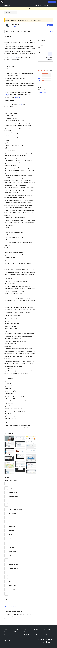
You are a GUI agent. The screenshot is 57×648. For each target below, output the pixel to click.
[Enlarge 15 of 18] (34, 448)
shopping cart (50, 59)
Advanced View (41, 62)
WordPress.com (47, 629)
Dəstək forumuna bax (42, 92)
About (5, 629)
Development (27, 31)
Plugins (15, 632)
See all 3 (51, 50)
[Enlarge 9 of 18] (23, 449)
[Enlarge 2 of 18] (12, 443)
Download (50, 25)
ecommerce (50, 52)
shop (51, 57)
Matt (45, 631)
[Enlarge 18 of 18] (34, 471)
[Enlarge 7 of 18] (23, 436)
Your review (40, 82)
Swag (35, 634)
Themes (15, 631)
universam (14, 26)
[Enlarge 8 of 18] (23, 442)
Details (7, 31)
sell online (48, 57)
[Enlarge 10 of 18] (23, 454)
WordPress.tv (27, 634)
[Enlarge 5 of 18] (12, 463)
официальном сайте (21, 108)
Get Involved (36, 629)
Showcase (16, 629)
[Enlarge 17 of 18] (34, 463)
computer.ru (6, 94)
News (5, 631)
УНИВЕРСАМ (17, 97)
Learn (25, 629)
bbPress (46, 632)
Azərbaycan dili (17, 640)
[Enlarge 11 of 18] (23, 462)
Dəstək (51, 31)
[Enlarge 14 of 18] (34, 442)
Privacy (5, 634)
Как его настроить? (8, 602)
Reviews (12, 31)
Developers (26, 632)
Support (25, 631)
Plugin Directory (7, 5)
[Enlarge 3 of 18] (12, 449)
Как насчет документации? (10, 606)
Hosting (5, 632)
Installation (19, 31)
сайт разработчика (14, 57)
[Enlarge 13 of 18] (34, 436)
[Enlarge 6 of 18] (12, 470)
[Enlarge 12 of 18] (23, 469)
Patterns (15, 634)
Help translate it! (38, 8)
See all (51, 82)
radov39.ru (20, 104)
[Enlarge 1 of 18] (12, 436)
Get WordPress (52, 1)
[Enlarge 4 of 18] (12, 457)
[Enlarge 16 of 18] (34, 455)
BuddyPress (46, 634)
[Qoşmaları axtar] (16, 12)
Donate (36, 632)
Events (35, 631)
